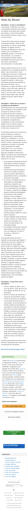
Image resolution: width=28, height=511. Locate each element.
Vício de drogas (10, 476)
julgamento (6, 395)
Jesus (21, 369)
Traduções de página (15, 482)
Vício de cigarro (10, 474)
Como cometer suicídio (13, 462)
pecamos (13, 360)
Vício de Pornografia (12, 472)
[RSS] (14, 490)
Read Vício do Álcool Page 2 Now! (13, 349)
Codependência (10, 464)
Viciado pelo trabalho (12, 466)
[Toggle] (25, 2)
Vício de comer (10, 470)
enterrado (7, 381)
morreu (14, 375)
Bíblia (21, 383)
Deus (19, 362)
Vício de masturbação (12, 468)
